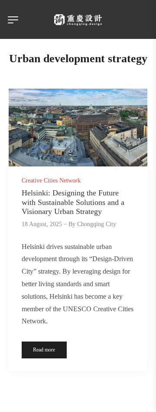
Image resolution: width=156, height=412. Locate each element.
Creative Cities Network (51, 180)
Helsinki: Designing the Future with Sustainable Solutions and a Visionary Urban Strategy (73, 202)
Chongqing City (96, 224)
